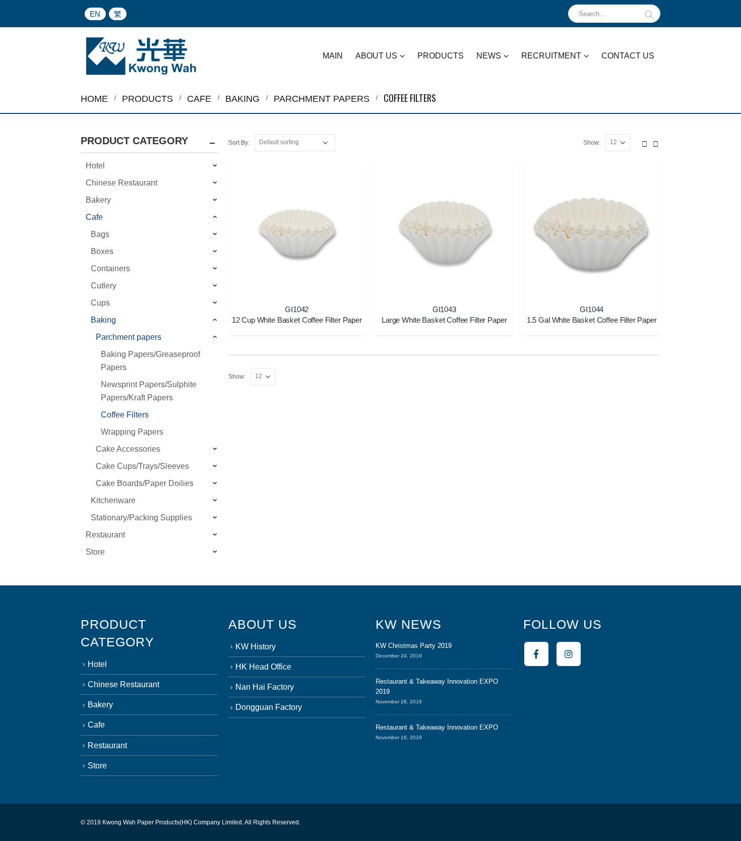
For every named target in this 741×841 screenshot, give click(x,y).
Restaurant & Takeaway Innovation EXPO (437, 727)
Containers (110, 268)
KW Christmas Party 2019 (414, 645)
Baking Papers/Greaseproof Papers (150, 361)
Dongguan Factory (268, 707)
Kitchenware (113, 500)
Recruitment (551, 55)
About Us (376, 55)
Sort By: (239, 142)
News (488, 55)
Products (440, 55)
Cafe (94, 217)
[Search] (649, 13)
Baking (103, 320)
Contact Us (627, 55)
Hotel (95, 165)
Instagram (569, 654)
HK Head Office (263, 667)
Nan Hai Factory (264, 687)
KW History (255, 646)
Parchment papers (128, 337)
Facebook (536, 654)
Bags (100, 234)
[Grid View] (644, 142)
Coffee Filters (125, 414)
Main (333, 55)
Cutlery (103, 285)
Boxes (102, 251)
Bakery (98, 200)
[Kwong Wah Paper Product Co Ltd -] (141, 56)
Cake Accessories (128, 449)
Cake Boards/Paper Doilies (145, 483)
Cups (100, 302)
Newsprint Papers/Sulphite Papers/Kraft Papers (149, 391)
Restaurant (105, 534)
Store (95, 552)
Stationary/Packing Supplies (141, 517)
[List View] (655, 142)
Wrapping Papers (132, 432)
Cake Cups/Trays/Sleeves (142, 466)
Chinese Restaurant (121, 182)
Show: (591, 142)
